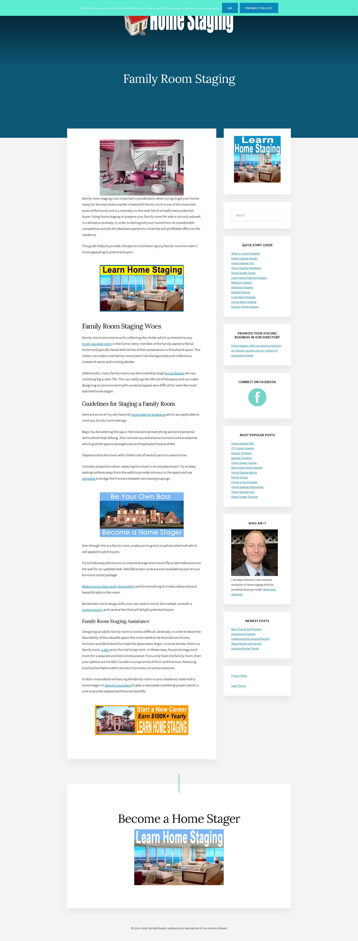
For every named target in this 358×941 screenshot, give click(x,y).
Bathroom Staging (242, 287)
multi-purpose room (97, 344)
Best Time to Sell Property (246, 629)
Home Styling (239, 477)
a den (105, 650)
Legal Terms (238, 685)
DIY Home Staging (242, 448)
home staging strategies (148, 414)
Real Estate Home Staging (246, 467)
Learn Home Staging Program (249, 277)
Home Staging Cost (242, 492)
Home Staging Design (244, 258)
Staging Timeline (241, 453)
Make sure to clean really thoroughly (108, 586)
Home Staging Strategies (246, 268)
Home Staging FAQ (242, 443)
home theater (175, 373)
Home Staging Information (247, 487)
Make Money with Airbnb (246, 643)
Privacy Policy (239, 675)
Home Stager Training (244, 496)
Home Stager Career (243, 273)
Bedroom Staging (241, 282)
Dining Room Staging (243, 302)
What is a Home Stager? (245, 253)
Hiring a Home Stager (244, 482)
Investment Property (243, 634)
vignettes (88, 478)
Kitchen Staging (240, 292)
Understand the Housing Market (250, 638)
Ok (230, 8)
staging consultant (118, 685)
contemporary (92, 610)
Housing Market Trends (245, 648)
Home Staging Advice (244, 472)
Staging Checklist (241, 458)
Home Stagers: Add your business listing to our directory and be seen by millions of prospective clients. (256, 350)
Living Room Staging (243, 297)
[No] (353, 8)
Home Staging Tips (242, 263)
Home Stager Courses (244, 462)
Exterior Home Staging (244, 306)
